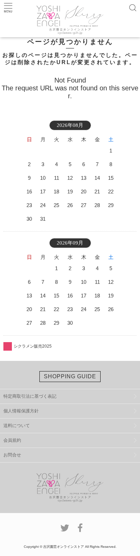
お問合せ (12, 454)
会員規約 (12, 440)
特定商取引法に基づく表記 (29, 396)
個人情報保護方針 (21, 410)
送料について (16, 425)
